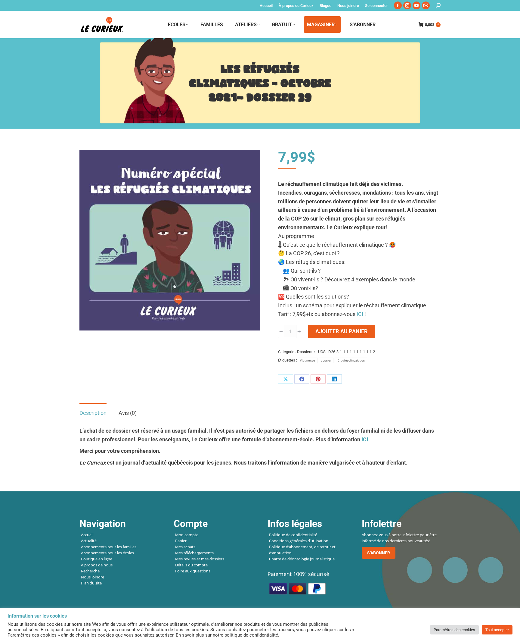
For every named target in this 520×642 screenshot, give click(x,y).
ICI (360, 314)
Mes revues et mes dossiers (199, 559)
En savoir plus (190, 635)
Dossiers (304, 351)
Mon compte (186, 534)
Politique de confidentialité (293, 534)
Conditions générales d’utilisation (298, 540)
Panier (181, 540)
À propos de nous (97, 565)
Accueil (87, 534)
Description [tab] (93, 413)
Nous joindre (92, 577)
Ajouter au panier (341, 331)
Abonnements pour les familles (108, 547)
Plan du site (91, 583)
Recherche (90, 571)
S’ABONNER (378, 552)
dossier (326, 360)
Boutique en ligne (96, 559)
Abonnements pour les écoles (107, 553)
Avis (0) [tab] (128, 413)
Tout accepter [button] (497, 630)
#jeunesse (307, 360)
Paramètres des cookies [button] (454, 630)
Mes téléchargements (194, 553)
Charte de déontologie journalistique (302, 559)
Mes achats (185, 547)
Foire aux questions (192, 571)
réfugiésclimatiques (351, 360)
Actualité (89, 540)
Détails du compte (191, 565)
